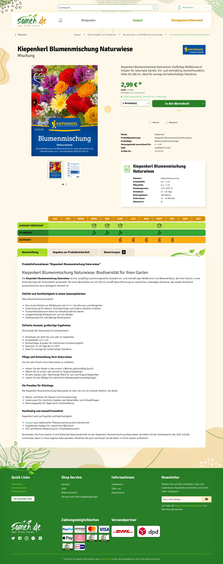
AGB (63, 488)
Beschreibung (30, 252)
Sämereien (16, 484)
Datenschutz (118, 492)
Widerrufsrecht (69, 492)
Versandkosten (105, 559)
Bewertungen (114, 252)
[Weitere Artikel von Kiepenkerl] (194, 50)
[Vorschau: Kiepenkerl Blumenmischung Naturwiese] (55, 170)
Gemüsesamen (19, 487)
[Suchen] (154, 8)
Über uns (116, 488)
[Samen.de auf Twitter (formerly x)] (13, 538)
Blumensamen (18, 491)
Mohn (69, 305)
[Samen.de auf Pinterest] (33, 538)
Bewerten (173, 122)
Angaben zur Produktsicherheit (71, 252)
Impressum (117, 484)
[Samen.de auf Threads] (42, 539)
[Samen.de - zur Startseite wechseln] (31, 20)
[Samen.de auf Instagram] (26, 538)
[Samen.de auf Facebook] (20, 538)
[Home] (60, 20)
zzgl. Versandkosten (137, 93)
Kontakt (65, 484)
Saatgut (29, 422)
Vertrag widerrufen (23, 499)
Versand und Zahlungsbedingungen (79, 496)
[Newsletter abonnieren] (206, 499)
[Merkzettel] (171, 8)
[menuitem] (108, 8)
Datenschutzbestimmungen (189, 505)
